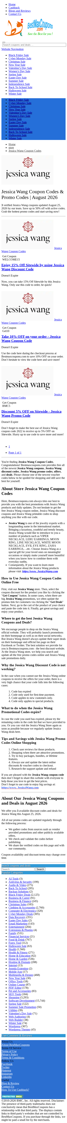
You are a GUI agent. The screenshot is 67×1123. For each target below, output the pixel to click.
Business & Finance (20, 901)
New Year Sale (17, 978)
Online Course (17, 984)
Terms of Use (9, 1051)
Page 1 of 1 (15, 452)
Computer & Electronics (22, 910)
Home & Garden (18, 958)
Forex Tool (15, 942)
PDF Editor (15, 987)
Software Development (22, 1000)
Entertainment (16, 926)
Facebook (7, 1064)
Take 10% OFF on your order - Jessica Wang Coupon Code (31, 338)
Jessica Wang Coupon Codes (25, 150)
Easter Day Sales (18, 920)
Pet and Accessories (20, 990)
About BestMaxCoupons (15, 1044)
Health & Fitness (18, 952)
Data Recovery (17, 917)
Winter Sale (15, 1023)
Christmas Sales (17, 904)
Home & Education (20, 955)
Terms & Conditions (12, 1057)
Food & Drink (17, 939)
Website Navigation (12, 49)
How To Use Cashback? (15, 1089)
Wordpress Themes (19, 1029)
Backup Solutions (19, 891)
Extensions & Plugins (21, 930)
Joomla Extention (18, 968)
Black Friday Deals (19, 894)
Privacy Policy (9, 1054)
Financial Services (19, 936)
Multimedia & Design (21, 974)
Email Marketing (18, 923)
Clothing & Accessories (22, 907)
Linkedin (6, 1076)
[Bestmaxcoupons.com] (28, 35)
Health (12, 949)
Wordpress (15, 1026)
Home (12, 144)
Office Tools (16, 981)
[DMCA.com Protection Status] (12, 1097)
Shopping (14, 997)
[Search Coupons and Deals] (3, 42)
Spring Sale (15, 1003)
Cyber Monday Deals (21, 913)
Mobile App (15, 971)
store (11, 147)
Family (12, 933)
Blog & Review (10, 1083)
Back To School (18, 888)
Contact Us (7, 1086)
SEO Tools (15, 994)
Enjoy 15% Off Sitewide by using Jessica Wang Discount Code (32, 267)
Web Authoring (17, 1016)
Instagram (7, 1073)
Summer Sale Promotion (22, 1007)
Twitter (5, 1067)
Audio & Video (17, 885)
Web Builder (16, 1019)
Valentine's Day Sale (20, 1013)
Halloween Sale (17, 946)
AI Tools (14, 878)
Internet (13, 965)
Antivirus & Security (20, 881)
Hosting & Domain (19, 962)
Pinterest (6, 1070)
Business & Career (19, 897)
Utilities (13, 1010)
